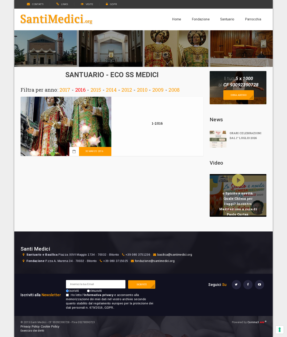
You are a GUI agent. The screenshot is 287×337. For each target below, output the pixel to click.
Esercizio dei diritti (32, 330)
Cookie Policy (50, 326)
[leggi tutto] (218, 139)
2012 (126, 89)
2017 (64, 89)
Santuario (227, 19)
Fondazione (201, 19)
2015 (96, 89)
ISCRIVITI (142, 284)
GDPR (113, 4)
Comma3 (257, 322)
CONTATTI (37, 4)
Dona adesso (238, 94)
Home (176, 19)
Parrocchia (253, 19)
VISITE (89, 4)
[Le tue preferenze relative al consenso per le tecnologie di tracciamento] (280, 330)
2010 (142, 89)
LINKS (64, 4)
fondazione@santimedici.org (155, 261)
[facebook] (248, 284)
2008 (174, 89)
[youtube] (259, 284)
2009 (158, 89)
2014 (111, 89)
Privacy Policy (30, 326)
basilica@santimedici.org (174, 254)
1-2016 (157, 123)
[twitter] (236, 284)
